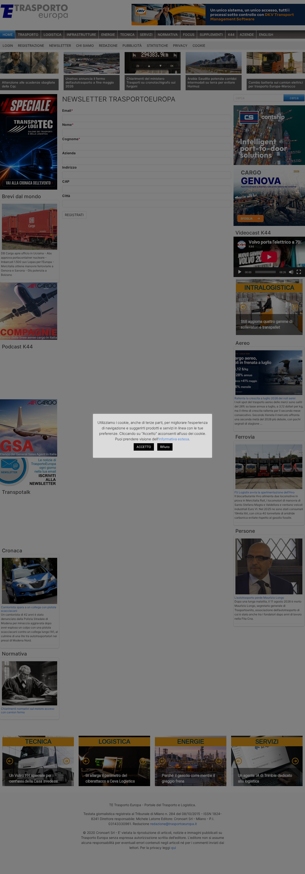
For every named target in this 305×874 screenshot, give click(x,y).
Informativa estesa (173, 439)
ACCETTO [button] (144, 447)
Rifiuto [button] (165, 447)
